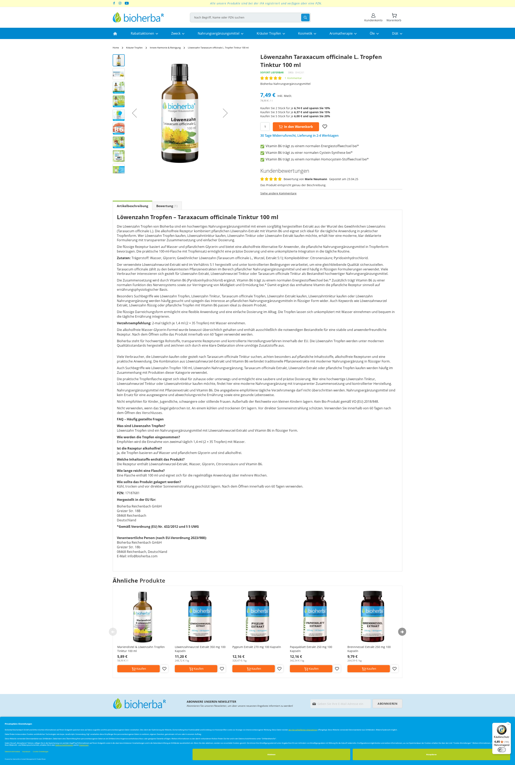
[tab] (132, 205)
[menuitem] (115, 33)
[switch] (502, 749)
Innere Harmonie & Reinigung (165, 47)
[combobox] (250, 17)
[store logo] (138, 17)
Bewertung (166, 206)
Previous (113, 632)
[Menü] (508, 725)
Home (116, 47)
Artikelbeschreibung (132, 206)
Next (402, 632)
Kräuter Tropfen (134, 47)
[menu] (257, 33)
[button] (134, 113)
